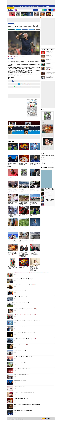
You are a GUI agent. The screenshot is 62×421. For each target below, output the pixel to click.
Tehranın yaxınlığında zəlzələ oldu (20, 386)
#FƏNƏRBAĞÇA (11, 58)
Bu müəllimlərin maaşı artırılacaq (20, 362)
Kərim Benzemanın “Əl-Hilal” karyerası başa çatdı (23, 410)
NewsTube (42, 6)
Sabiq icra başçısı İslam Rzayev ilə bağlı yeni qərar (23, 278)
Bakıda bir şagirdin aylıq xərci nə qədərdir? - (25, 284)
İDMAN (26, 6)
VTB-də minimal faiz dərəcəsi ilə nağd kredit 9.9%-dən (16, 56)
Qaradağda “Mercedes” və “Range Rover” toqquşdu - (25, 338)
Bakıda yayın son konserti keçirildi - (21, 374)
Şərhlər (52, 49)
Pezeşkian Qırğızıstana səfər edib (20, 350)
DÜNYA (29, 6)
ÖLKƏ (14, 6)
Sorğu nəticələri (51, 167)
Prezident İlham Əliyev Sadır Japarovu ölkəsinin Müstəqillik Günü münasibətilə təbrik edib (31, 272)
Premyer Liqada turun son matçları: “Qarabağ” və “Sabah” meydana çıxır (27, 320)
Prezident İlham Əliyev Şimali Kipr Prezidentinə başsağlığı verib (26, 314)
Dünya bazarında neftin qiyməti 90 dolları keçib (23, 356)
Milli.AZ (11, 10)
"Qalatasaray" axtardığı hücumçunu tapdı (21, 398)
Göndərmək (44, 167)
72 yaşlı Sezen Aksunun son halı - (21, 344)
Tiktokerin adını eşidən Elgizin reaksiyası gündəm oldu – (25, 308)
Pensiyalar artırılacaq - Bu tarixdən (20, 326)
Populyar (43, 49)
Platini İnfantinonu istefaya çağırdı (20, 380)
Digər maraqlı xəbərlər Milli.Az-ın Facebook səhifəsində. (25, 80)
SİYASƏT (17, 6)
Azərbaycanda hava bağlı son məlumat (21, 296)
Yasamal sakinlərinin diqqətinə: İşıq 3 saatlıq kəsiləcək (24, 332)
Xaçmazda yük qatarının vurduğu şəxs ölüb (21, 302)
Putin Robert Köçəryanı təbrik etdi (20, 290)
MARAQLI (32, 6)
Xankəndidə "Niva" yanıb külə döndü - (22, 368)
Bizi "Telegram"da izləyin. (25, 83)
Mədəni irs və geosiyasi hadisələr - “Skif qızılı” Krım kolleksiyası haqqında (27, 404)
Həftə (48, 49)
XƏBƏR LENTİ (10, 6)
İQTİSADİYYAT (22, 6)
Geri (7, 14)
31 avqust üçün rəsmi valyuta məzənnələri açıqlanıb (24, 392)
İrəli (54, 14)
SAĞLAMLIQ (37, 6)
